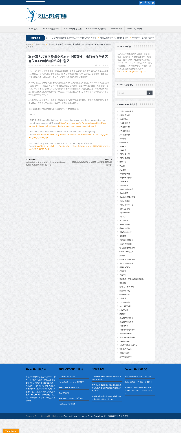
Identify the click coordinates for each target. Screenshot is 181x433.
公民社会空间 (125, 154)
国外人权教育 (125, 201)
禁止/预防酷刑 (125, 306)
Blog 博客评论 (64, 393)
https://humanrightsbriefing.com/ (132, 71)
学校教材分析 (125, 224)
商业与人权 (124, 185)
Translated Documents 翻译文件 (71, 382)
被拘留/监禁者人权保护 (128, 345)
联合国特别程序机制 (127, 337)
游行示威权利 (125, 290)
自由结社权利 (125, 341)
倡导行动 (123, 138)
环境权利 (123, 298)
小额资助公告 (125, 228)
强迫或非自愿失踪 (126, 240)
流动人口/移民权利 (127, 286)
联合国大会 (124, 325)
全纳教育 (123, 150)
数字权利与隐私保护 (127, 259)
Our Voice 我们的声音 (67, 376)
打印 (99, 65)
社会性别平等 (125, 302)
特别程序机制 (125, 294)
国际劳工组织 (125, 212)
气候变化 (123, 275)
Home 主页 (33, 29)
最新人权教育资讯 (126, 263)
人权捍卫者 (124, 119)
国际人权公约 (125, 209)
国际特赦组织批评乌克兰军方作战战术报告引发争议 (92, 163)
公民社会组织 (125, 158)
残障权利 (123, 271)
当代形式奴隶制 (126, 244)
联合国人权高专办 (126, 322)
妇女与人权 (124, 220)
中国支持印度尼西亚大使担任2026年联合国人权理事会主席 (145, 38)
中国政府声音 (125, 115)
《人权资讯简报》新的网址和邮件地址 (106, 376)
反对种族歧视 (125, 173)
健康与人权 (124, 142)
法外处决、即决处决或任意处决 (132, 279)
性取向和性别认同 (126, 251)
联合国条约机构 (60, 65)
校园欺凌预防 (125, 267)
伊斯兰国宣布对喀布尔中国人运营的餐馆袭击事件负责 (63, 38)
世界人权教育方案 (126, 111)
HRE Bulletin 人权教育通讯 (69, 387)
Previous (32, 160)
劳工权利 (123, 166)
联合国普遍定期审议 (127, 329)
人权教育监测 (125, 131)
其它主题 (123, 162)
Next (107, 160)
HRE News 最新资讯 (50, 29)
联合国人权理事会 (126, 318)
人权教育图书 (125, 123)
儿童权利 (123, 146)
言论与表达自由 (126, 349)
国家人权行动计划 (126, 205)
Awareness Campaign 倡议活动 (71, 398)
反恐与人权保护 (126, 177)
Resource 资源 (116, 29)
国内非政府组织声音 (127, 197)
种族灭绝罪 (124, 310)
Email (107, 65)
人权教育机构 (125, 127)
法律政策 (123, 283)
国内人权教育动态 (126, 189)
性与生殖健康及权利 (127, 248)
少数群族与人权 (126, 232)
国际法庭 (123, 216)
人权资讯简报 (49, 65)
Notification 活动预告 (67, 404)
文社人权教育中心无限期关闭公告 (103, 38)
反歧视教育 (124, 181)
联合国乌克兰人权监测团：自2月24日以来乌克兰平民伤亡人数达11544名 (45, 163)
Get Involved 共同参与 (96, 29)
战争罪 (122, 255)
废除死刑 (123, 236)
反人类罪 (123, 170)
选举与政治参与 (126, 357)
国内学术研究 (125, 193)
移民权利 (123, 314)
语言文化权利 (125, 353)
